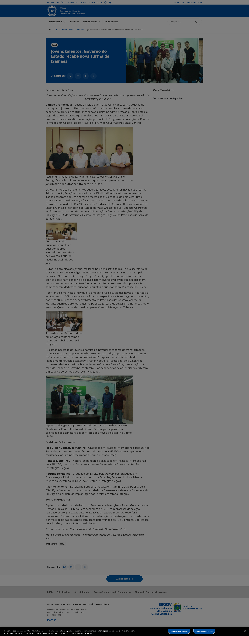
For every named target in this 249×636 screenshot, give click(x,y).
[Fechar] (245, 631)
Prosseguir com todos (204, 631)
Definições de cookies (179, 631)
